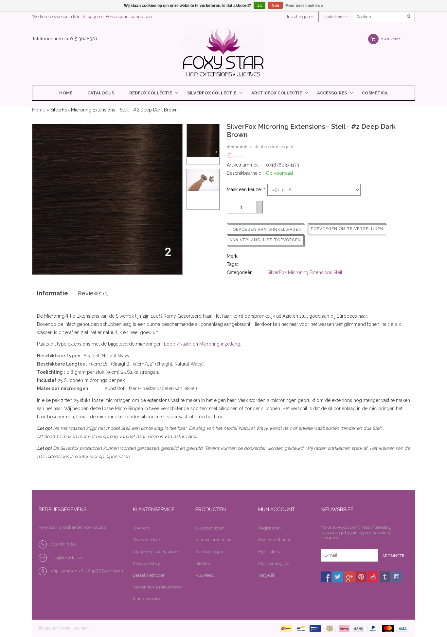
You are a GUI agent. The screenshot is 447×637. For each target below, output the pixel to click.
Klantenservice (147, 598)
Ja (259, 5)
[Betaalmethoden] (285, 628)
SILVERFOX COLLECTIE (211, 92)
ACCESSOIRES (332, 92)
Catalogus (100, 92)
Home (65, 92)
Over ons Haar (146, 539)
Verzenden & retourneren (157, 587)
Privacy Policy (146, 563)
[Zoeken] (409, 16)
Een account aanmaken (129, 16)
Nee (275, 5)
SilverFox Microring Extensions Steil (304, 272)
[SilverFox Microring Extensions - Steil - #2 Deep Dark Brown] (237, 147)
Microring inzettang (219, 344)
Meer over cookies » (304, 5)
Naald (185, 344)
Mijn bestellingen (275, 539)
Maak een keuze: (245, 189)
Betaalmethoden (149, 575)
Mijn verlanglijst (273, 563)
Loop (169, 344)
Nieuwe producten (213, 539)
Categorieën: (240, 272)
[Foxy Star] (223, 52)
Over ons (141, 528)
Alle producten (209, 528)
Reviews (93, 293)
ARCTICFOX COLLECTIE (276, 92)
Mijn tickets (269, 551)
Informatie (52, 293)
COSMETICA (375, 92)
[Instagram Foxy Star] (396, 576)
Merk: (232, 256)
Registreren (269, 528)
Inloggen (91, 16)
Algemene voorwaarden (156, 551)
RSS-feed (204, 575)
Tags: (232, 264)
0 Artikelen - (397, 39)
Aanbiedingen (209, 551)
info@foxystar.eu (67, 557)
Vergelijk (266, 575)
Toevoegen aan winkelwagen (265, 229)
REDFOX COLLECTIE (150, 92)
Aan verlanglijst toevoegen (265, 240)
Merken (202, 563)
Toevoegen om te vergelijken (347, 229)
